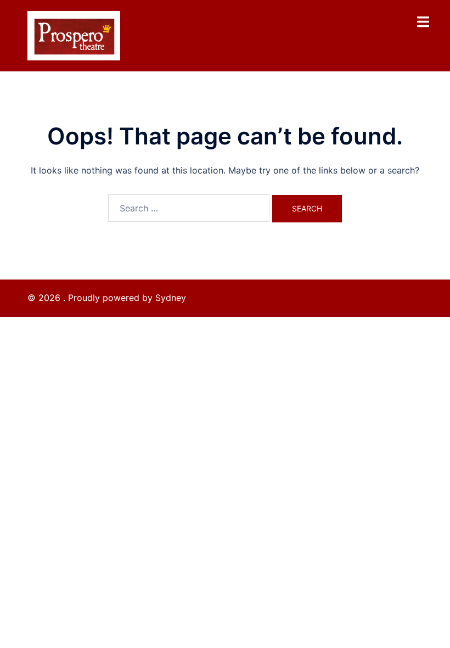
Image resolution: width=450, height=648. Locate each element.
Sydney (170, 297)
